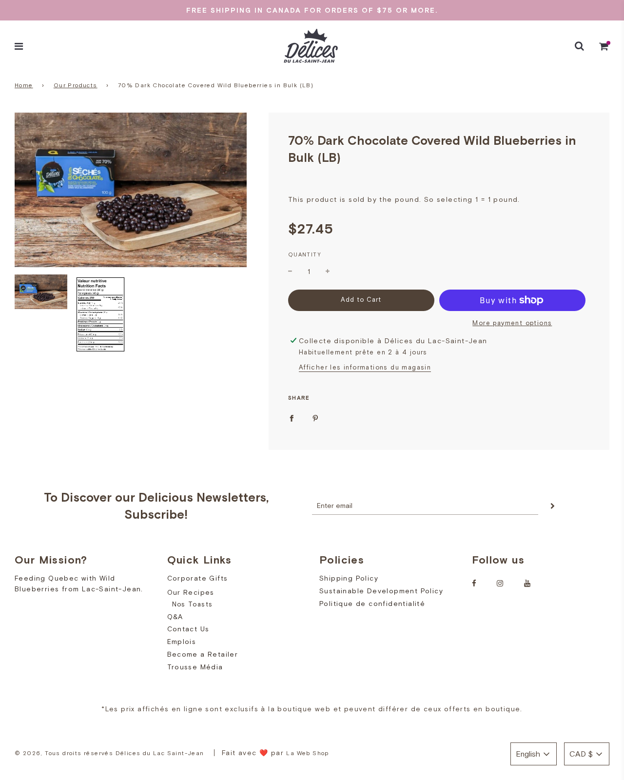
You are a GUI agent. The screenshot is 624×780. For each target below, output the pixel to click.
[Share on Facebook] (291, 417)
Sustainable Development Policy (381, 591)
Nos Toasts (192, 604)
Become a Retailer (202, 654)
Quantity (304, 254)
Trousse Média (195, 667)
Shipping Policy (348, 578)
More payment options (512, 323)
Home (24, 85)
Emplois (181, 641)
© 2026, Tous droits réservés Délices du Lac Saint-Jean (109, 753)
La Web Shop (307, 753)
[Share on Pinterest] (315, 417)
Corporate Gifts (197, 578)
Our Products (76, 85)
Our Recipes (190, 592)
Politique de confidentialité (372, 603)
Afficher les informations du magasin (365, 367)
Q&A (175, 617)
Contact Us (188, 629)
